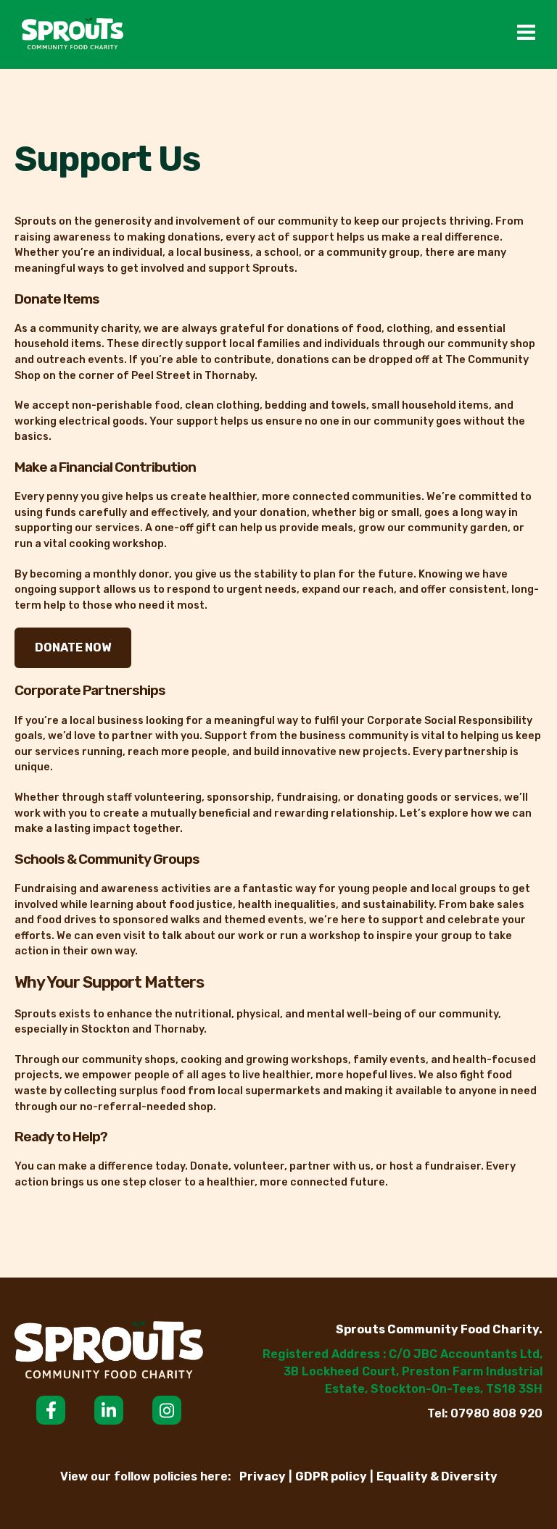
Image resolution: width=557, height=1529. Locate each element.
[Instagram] (166, 1410)
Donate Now (73, 647)
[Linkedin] (108, 1410)
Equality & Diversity (437, 1476)
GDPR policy (331, 1476)
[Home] (109, 1351)
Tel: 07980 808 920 (484, 1413)
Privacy (262, 1476)
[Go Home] (72, 34)
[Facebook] (50, 1410)
